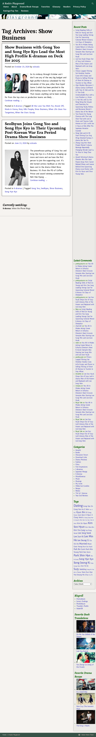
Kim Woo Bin (89, 527)
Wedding (82, 569)
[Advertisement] (85, 218)
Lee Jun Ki (79, 536)
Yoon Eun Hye (87, 572)
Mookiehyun (80, 604)
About (14, 6)
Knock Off (59, 105)
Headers (66, 6)
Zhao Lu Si (88, 575)
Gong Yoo (35, 188)
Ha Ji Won (85, 509)
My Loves (79, 484)
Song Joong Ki (82, 562)
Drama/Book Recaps (29, 6)
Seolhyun (44, 188)
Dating (78, 505)
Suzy (76, 569)
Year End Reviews (82, 496)
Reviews (24, 11)
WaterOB (79, 608)
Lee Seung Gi (83, 540)
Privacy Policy (79, 6)
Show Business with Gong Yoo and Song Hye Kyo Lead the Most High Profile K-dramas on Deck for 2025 (35, 54)
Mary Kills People (26, 109)
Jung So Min (78, 520)
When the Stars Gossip (25, 112)
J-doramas (79, 469)
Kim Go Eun (86, 520)
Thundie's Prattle (82, 606)
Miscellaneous (80, 476)
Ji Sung (85, 517)
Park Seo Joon (84, 552)
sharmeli (78, 326)
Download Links (81, 457)
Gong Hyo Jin (88, 506)
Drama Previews (81, 460)
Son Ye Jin (84, 566)
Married (83, 543)
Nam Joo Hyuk (87, 546)
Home (6, 6)
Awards (78, 450)
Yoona (79, 572)
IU (86, 512)
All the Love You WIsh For (42, 105)
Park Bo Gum (79, 549)
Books (78, 452)
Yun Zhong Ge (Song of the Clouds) (84, 666)
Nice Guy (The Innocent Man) (84, 707)
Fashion (78, 462)
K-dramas (18, 105)
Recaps (78, 488)
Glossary (56, 6)
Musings (78, 481)
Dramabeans (80, 599)
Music (78, 479)
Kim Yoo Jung (79, 530)
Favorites (45, 6)
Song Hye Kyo (11, 191)
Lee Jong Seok (84, 533)
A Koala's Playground (13, 3)
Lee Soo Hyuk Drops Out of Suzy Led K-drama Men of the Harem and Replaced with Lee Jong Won (84, 64)
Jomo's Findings (82, 601)
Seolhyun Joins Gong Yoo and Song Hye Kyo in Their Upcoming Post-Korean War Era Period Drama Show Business (35, 130)
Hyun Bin (80, 512)
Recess (78, 491)
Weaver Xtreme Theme (87, 735)
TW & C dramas (81, 493)
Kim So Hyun (82, 523)
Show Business (41, 109)
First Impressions (81, 467)
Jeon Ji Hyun (86, 515)
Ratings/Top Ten (10, 11)
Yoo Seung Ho (79, 575)
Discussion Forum (82, 455)
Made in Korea (11, 109)
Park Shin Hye (82, 555)
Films (77, 464)
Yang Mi (89, 569)
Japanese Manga (81, 472)
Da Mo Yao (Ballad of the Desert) (85, 635)
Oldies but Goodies (82, 486)
